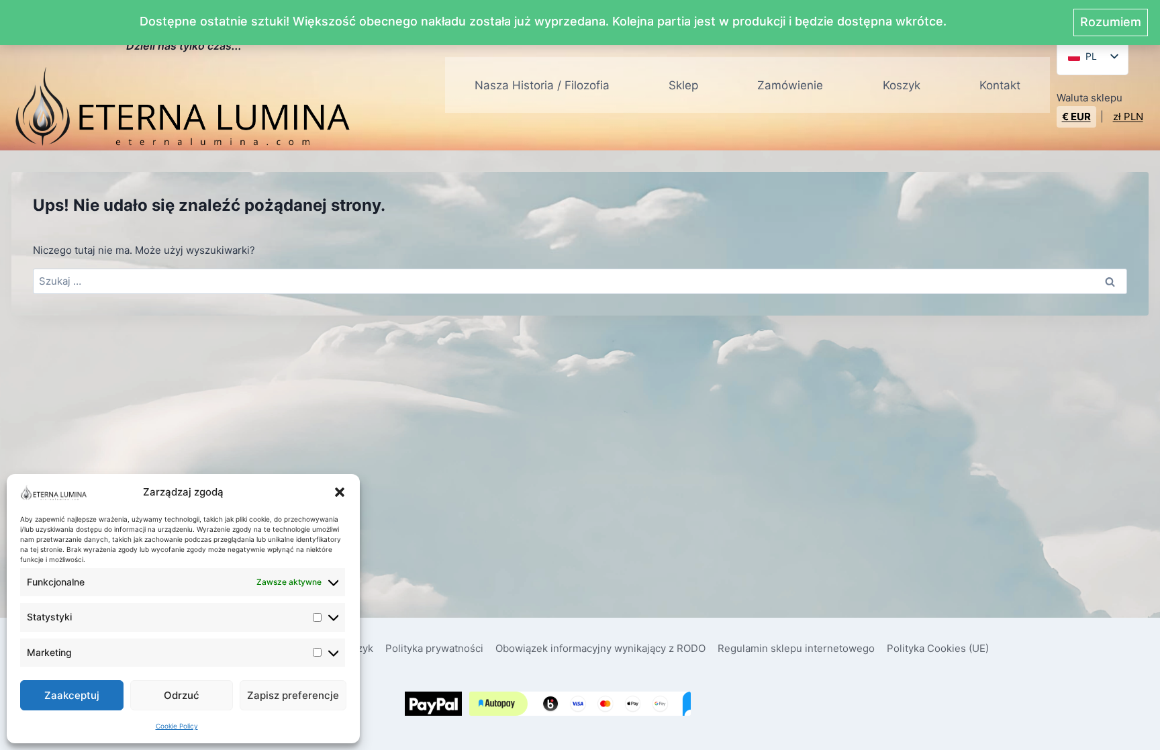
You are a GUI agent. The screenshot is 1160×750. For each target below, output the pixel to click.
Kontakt (999, 85)
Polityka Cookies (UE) (938, 648)
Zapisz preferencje (293, 695)
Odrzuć (181, 695)
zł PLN (1128, 116)
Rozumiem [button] (1110, 22)
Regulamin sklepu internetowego (796, 648)
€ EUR (1076, 116)
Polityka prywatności (434, 648)
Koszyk (901, 85)
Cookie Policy (177, 726)
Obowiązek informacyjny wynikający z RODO (600, 648)
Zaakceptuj (71, 695)
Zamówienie (790, 85)
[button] (339, 492)
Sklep (683, 85)
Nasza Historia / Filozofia (542, 85)
